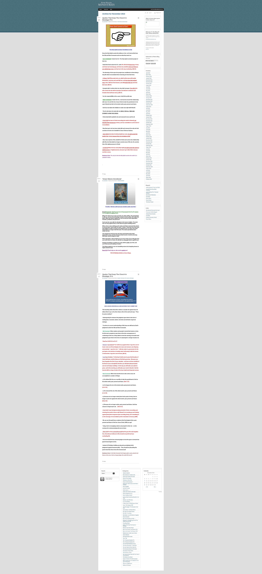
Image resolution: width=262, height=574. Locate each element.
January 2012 (148, 138)
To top (160, 491)
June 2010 (148, 172)
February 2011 (149, 157)
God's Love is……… (127, 490)
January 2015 (148, 78)
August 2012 (148, 126)
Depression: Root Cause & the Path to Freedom (130, 484)
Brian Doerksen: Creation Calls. (129, 474)
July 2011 (148, 149)
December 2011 (149, 140)
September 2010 (149, 166)
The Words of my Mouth (127, 557)
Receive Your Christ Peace (128, 527)
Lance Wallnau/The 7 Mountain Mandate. (152, 193)
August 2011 (148, 147)
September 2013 (149, 104)
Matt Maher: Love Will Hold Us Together (131, 515)
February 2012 (149, 136)
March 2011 (148, 156)
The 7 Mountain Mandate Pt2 (128, 541)
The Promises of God (127, 552)
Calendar (146, 471)
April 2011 (148, 154)
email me (147, 49)
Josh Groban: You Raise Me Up (129, 509)
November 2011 (149, 141)
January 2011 (148, 159)
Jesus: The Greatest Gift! (128, 505)
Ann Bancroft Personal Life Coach (153, 210)
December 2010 (149, 161)
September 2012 (149, 124)
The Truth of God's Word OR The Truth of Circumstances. (131, 555)
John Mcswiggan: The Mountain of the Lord (130, 507)
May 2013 (148, 111)
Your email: (148, 58)
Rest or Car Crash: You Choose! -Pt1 (130, 529)
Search (103, 471)
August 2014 (148, 85)
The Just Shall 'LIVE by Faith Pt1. (129, 547)
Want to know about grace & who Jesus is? (153, 19)
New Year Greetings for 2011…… (129, 518)
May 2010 (148, 173)
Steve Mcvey (148, 200)
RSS (111, 9)
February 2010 (149, 179)
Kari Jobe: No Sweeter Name (128, 511)
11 (144, 480)
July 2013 (148, 108)
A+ (148, 12)
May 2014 (148, 90)
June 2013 (148, 110)
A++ (150, 12)
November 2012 (149, 120)
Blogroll (148, 185)
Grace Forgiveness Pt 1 (127, 493)
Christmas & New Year (127, 480)
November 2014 (149, 81)
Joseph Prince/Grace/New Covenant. (151, 190)
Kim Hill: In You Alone (127, 513)
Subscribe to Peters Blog (152, 56)
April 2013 (148, 113)
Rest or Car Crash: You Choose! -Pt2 (130, 531)
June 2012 (148, 129)
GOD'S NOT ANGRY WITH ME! (129, 491)
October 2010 (148, 165)
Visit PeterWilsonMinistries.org (157, 9)
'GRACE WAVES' (121, 180)
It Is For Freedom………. (128, 501)
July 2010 (148, 170)
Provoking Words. (126, 523)
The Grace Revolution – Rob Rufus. (130, 545)
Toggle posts (158, 12)
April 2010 (148, 175)
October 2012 (148, 122)
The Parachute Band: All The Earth (130, 548)
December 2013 (149, 99)
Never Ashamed (126, 516)
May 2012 (148, 131)
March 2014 (148, 94)
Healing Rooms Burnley (150, 213)
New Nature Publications (151, 194)
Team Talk (125, 538)
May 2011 (148, 152)
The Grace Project (149, 201)
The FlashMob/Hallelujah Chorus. (129, 543)
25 (144, 484)
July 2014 (148, 87)
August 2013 (148, 106)
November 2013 (149, 101)
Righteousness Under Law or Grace (130, 533)
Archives (148, 70)
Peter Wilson (148, 198)
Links (147, 208)
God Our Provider (126, 488)
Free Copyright (126, 486)
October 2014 (148, 83)
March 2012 (148, 134)
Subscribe (106, 9)
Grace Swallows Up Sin (127, 495)
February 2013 (149, 115)
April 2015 (148, 72)
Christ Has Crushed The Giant (129, 476)
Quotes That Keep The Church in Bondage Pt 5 (114, 19)
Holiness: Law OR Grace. (128, 499)
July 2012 (148, 127)
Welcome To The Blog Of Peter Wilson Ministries (152, 32)
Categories (125, 471)
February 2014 (149, 95)
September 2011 (149, 145)
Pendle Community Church (151, 217)
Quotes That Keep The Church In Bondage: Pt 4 (114, 275)
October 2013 (148, 103)
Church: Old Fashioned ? (128, 481)
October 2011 (148, 143)
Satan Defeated (126, 534)
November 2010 (149, 163)
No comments (104, 21)
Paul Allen (148, 196)
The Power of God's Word (122, 21)
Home (100, 9)
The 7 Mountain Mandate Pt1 (128, 540)
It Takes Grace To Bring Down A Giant (130, 503)
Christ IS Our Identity (127, 478)
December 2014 (149, 80)
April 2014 (148, 92)
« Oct (147, 486)
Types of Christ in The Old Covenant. (130, 558)
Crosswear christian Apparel (151, 212)
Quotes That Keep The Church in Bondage (126, 278)
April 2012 (148, 133)
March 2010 (148, 177)
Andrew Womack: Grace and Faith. (153, 187)
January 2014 (148, 97)
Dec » (155, 486)
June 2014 (148, 88)
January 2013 (148, 117)
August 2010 (148, 168)
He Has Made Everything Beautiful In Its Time (131, 498)
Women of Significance (127, 563)
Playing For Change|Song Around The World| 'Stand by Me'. (130, 521)
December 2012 (149, 118)
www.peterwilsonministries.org (151, 39)
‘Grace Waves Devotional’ (112, 179)
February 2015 (149, 76)
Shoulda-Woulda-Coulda (127, 536)
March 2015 (148, 74)
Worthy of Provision (127, 565)
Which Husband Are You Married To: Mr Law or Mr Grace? (130, 561)
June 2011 (148, 150)
